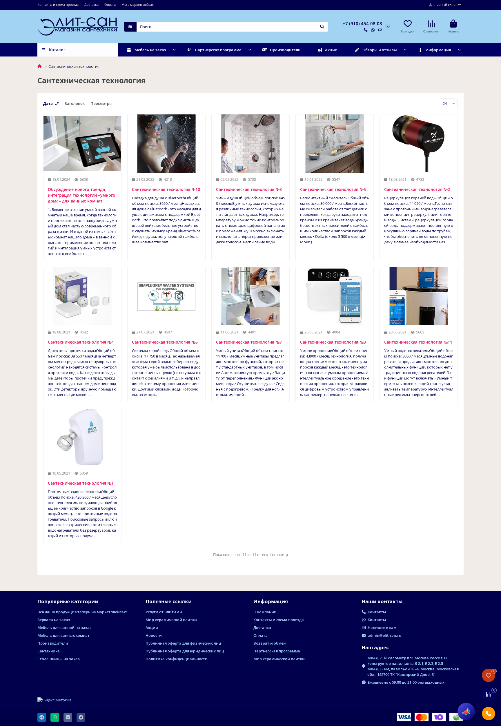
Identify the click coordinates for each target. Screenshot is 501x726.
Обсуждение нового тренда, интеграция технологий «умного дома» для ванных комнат (81, 195)
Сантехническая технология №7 (249, 342)
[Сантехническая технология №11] (419, 296)
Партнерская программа (218, 49)
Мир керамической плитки (171, 619)
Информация (438, 49)
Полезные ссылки (169, 601)
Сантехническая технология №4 (81, 342)
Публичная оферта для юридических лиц (185, 651)
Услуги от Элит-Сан (164, 611)
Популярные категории (67, 601)
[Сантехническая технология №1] (82, 437)
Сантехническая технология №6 (165, 342)
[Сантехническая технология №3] (334, 296)
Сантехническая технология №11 (418, 342)
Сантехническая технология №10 (166, 189)
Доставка (91, 4)
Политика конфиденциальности (177, 658)
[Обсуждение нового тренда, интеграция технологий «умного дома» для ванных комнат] (82, 143)
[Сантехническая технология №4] (82, 296)
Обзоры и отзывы (379, 49)
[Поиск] (322, 26)
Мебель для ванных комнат (63, 635)
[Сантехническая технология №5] (334, 143)
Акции (331, 49)
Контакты (377, 611)
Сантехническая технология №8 (249, 189)
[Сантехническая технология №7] (250, 296)
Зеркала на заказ (53, 619)
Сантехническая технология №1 (81, 483)
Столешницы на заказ (58, 658)
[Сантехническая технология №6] (166, 296)
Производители (285, 49)
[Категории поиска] (130, 27)
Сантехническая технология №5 (333, 189)
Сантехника (48, 651)
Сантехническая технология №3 (333, 342)
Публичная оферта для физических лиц (183, 643)
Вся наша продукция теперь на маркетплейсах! (82, 611)
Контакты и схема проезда (58, 4)
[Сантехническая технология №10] (166, 143)
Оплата (110, 4)
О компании (265, 611)
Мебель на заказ (150, 49)
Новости (154, 635)
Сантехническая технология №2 (417, 189)
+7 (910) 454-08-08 (362, 24)
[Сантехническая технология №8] (250, 143)
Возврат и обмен (269, 643)
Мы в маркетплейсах (137, 4)
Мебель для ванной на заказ (64, 627)
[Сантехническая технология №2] (419, 143)
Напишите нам (382, 627)
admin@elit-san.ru (384, 635)
